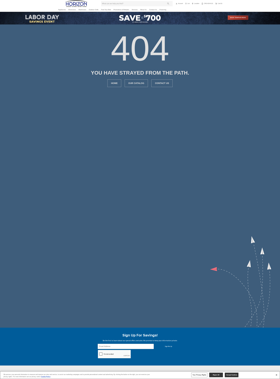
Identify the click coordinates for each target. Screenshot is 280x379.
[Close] (276, 375)
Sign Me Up (168, 346)
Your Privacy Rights (199, 375)
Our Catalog (136, 83)
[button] (176, 3)
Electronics (72, 10)
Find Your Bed (106, 10)
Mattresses (82, 10)
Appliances (62, 10)
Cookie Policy (45, 376)
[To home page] (76, 3)
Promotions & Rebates (121, 10)
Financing (162, 10)
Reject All (216, 375)
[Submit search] (168, 4)
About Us (143, 10)
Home (114, 83)
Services (135, 10)
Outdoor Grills (93, 10)
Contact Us (153, 10)
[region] (140, 375)
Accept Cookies (231, 375)
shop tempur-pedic (238, 17)
